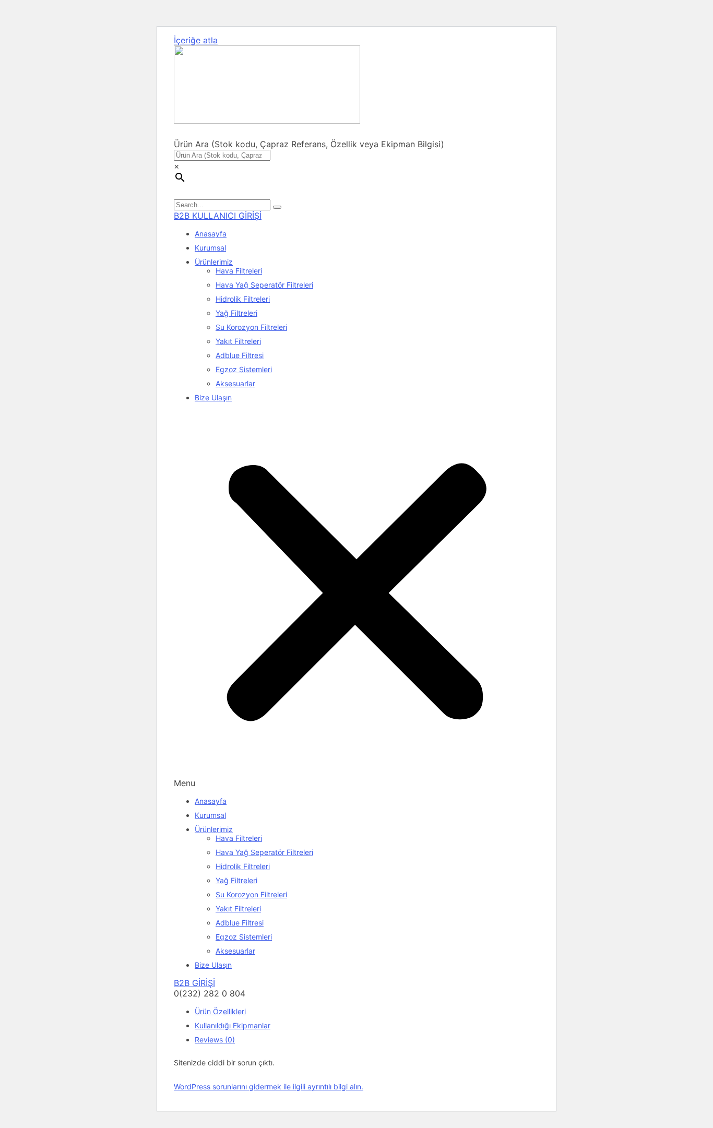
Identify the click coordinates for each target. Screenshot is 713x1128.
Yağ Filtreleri (236, 312)
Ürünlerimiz (214, 261)
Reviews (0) (215, 1039)
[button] (356, 599)
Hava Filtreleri (239, 270)
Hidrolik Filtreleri (243, 298)
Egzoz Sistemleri (244, 369)
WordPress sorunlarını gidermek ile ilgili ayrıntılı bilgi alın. (268, 1086)
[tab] (367, 1011)
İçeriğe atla (196, 40)
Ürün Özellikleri (220, 1011)
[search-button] (277, 207)
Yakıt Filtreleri (238, 341)
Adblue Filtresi (240, 355)
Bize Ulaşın (213, 397)
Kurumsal (210, 247)
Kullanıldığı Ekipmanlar (232, 1025)
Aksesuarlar (235, 383)
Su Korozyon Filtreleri (251, 327)
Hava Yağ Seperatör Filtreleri (264, 284)
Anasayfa (211, 233)
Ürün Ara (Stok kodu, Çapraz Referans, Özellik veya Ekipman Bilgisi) (309, 144)
